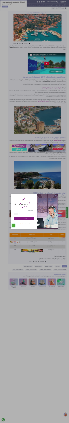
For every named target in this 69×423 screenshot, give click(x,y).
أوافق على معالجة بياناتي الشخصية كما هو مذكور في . (23, 222)
